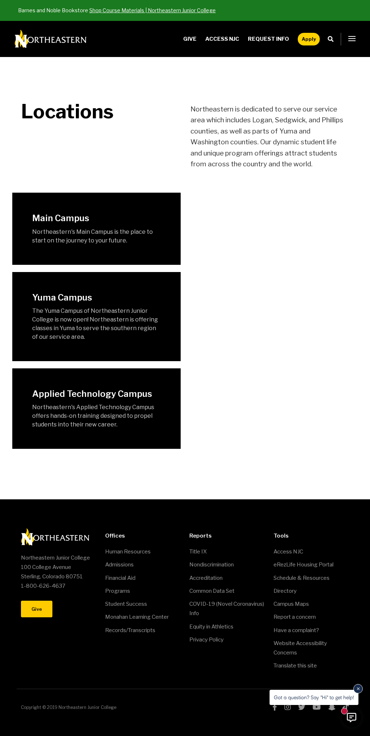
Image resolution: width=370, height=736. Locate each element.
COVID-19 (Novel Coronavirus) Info (226, 609)
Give (190, 39)
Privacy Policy (206, 639)
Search (332, 39)
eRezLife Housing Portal (304, 564)
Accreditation (206, 578)
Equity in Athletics (211, 626)
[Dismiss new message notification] (358, 688)
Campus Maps (291, 604)
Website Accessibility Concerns (300, 648)
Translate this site (295, 665)
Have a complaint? (296, 630)
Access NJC (222, 39)
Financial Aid (120, 578)
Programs (117, 591)
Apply (309, 39)
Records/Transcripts (130, 630)
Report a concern (295, 617)
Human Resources (128, 551)
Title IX (198, 551)
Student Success (126, 604)
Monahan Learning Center (137, 617)
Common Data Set (212, 591)
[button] (352, 39)
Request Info (268, 39)
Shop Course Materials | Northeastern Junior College (152, 10)
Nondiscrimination (211, 564)
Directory (285, 591)
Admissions (119, 564)
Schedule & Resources (302, 578)
